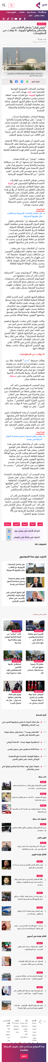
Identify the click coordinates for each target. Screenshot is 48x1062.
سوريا (8, 1032)
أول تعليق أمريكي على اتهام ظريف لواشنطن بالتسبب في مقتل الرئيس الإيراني (15, 596)
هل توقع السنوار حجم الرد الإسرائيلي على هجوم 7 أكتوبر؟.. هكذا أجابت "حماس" (28, 992)
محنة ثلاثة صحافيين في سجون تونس (23, 749)
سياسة (42, 12)
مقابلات (22, 12)
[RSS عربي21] (4, 18)
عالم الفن (16, 1026)
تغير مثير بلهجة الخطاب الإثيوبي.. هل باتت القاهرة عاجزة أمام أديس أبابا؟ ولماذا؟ (28, 1007)
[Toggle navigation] (11, 5)
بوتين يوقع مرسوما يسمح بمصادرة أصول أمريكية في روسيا (24, 438)
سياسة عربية (31, 12)
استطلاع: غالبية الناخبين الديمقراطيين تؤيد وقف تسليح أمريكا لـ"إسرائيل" (13, 668)
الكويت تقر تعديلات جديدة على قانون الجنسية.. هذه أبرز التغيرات (30, 948)
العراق (8, 1026)
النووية (32, 95)
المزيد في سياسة (39, 614)
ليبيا (9, 1029)
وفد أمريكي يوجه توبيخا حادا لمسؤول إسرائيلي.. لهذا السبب (30, 912)
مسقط (13, 376)
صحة (17, 1032)
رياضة (34, 1032)
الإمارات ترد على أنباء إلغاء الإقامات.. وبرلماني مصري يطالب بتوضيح (30, 963)
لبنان (8, 1040)
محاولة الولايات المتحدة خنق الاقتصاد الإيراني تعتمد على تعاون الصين (23, 757)
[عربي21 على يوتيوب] (16, 18)
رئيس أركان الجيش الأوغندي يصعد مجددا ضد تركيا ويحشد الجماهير (27, 866)
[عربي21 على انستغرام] (12, 18)
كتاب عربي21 (23, 1023)
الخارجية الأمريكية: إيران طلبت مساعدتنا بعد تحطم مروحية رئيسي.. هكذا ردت (29, 787)
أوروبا (10, 183)
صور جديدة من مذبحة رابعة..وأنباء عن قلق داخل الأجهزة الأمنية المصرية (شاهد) (28, 898)
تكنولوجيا (16, 1029)
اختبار (30, 15)
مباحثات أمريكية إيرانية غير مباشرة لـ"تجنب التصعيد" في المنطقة (29, 810)
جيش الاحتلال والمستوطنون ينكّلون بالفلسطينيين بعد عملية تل (29, 829)
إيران (29, 92)
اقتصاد (34, 1029)
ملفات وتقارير (39, 15)
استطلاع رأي (23, 1037)
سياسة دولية (21, 15)
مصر (8, 1037)
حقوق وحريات (11, 12)
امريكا (32, 524)
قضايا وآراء (24, 1026)
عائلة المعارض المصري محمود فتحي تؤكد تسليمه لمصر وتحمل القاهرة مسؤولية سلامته (28, 882)
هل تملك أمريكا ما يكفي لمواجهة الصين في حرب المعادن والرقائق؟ (20, 723)
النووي (16, 524)
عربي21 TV (15, 1023)
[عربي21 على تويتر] (20, 18)
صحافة (34, 1035)
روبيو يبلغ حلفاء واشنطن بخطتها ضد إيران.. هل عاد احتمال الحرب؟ (13, 699)
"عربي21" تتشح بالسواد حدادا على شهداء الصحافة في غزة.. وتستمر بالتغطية (31, 848)
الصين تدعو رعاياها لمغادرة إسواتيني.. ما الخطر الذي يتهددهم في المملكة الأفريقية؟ (35, 638)
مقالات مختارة (25, 1030)
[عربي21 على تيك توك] (8, 18)
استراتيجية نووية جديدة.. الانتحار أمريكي (23, 742)
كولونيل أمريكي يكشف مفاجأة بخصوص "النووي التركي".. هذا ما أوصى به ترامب (28, 977)
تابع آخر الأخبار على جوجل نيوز (27, 531)
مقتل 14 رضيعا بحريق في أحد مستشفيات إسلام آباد (35, 668)
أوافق (24, 1056)
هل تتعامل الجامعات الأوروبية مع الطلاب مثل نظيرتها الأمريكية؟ (24, 215)
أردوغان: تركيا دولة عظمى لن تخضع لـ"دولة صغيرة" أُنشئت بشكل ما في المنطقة (36, 699)
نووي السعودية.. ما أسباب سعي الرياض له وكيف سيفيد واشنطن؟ (29, 799)
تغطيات (34, 1026)
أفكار (26, 1034)
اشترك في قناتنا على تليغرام (27, 537)
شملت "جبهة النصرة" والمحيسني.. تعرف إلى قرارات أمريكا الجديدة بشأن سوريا (28, 927)
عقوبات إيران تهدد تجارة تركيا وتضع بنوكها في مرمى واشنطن (20, 767)
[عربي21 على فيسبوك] (24, 18)
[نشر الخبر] (11, 81)
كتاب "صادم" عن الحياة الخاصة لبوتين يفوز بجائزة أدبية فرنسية (13, 638)
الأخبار (26, 360)
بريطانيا (8, 1035)
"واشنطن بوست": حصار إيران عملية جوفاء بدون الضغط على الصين (21, 733)
